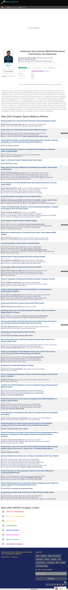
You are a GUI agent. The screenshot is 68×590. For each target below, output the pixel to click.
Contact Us (14, 557)
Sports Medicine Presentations (14, 544)
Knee (33, 76)
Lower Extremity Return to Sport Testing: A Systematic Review (20, 243)
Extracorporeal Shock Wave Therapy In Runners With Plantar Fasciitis (22, 303)
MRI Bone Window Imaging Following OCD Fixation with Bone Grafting (23, 257)
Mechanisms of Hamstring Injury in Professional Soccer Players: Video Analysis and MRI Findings (28, 233)
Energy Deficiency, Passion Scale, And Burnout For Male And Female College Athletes (27, 492)
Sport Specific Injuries (42, 566)
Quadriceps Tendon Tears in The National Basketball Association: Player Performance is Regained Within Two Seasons (28, 311)
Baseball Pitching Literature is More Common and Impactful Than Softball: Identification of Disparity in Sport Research (29, 400)
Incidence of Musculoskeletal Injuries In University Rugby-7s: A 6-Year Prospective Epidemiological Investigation (26, 290)
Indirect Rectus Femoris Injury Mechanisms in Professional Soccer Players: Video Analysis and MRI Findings (29, 168)
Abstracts (23, 7)
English (61, 588)
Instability (53, 559)
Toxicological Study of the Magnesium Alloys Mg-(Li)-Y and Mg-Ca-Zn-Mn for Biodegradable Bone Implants (29, 413)
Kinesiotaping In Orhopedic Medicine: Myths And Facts (18, 332)
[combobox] (60, 588)
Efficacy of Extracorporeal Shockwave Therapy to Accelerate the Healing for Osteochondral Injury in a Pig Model (29, 375)
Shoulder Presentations (12, 530)
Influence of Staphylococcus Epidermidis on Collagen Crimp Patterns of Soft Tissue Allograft (29, 456)
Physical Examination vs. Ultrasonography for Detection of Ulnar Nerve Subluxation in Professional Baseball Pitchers (27, 472)
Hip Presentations (11, 521)
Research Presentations (12, 539)
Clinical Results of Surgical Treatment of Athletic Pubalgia (19, 221)
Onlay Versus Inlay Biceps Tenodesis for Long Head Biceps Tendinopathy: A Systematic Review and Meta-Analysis (28, 150)
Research (47, 71)
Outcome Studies (40, 562)
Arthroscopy (39, 559)
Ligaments (43, 556)
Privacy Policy (5, 557)
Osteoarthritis (50, 562)
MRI (32, 78)
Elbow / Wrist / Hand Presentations (15, 516)
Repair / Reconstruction (54, 556)
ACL (59, 559)
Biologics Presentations (12, 535)
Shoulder (47, 559)
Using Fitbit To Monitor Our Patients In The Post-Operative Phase (21, 196)
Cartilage (63, 562)
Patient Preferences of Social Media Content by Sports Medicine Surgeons (24, 130)
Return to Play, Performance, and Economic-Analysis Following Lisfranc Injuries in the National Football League (27, 340)
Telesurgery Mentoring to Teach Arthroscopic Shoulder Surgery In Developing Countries (28, 121)
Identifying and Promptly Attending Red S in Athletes (17, 365)
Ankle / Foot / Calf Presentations (15, 511)
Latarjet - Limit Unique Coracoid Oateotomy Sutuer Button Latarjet (21, 160)
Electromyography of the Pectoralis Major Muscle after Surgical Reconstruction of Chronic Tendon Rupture (29, 183)
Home (4, 7)
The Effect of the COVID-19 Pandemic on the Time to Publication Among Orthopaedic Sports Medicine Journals (29, 386)
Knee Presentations (11, 525)
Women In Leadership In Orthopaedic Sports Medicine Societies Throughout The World (28, 279)
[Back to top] (62, 579)
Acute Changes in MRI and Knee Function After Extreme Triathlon (21, 267)
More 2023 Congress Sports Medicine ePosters (24, 116)
